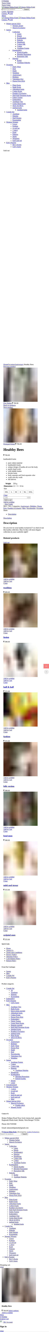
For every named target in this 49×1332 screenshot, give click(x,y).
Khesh (19, 36)
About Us (9, 950)
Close (5, 583)
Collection (16, 32)
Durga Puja (15, 1048)
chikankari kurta (18, 89)
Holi (14, 69)
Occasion (11, 364)
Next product (8, 407)
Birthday (16, 77)
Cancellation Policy (13, 959)
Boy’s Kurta (17, 145)
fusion (6, 637)
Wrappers (16, 138)
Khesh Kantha (22, 52)
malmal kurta (17, 108)
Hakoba (20, 40)
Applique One (18, 102)
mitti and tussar (10, 885)
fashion (6, 736)
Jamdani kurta (22, 110)
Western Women (12, 1087)
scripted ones (9, 935)
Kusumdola (17, 120)
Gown (15, 124)
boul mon (7, 836)
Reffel (19, 61)
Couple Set (10, 975)
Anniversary (17, 75)
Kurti (14, 132)
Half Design (17, 118)
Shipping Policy (12, 957)
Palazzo (15, 134)
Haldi (15, 71)
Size (5, 489)
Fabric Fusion (17, 97)
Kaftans (15, 126)
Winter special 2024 (13, 1101)
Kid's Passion (11, 1001)
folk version (8, 786)
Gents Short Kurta (19, 104)
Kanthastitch (21, 38)
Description (12, 514)
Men (24, 508)
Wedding (16, 73)
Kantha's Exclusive (14, 508)
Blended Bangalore (24, 54)
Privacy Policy (11, 954)
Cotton (19, 46)
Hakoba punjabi (16, 1025)
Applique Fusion (23, 48)
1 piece (15, 130)
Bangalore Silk (22, 56)
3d (12, 990)
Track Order (6, 3)
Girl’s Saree (17, 147)
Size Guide (9, 504)
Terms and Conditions (14, 952)
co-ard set (16, 128)
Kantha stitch (20, 1105)
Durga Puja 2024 (19, 81)
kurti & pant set (16, 1095)
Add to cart (8, 500)
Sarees (8, 971)
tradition (7, 588)
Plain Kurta (17, 85)
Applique (16, 114)
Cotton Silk (21, 44)
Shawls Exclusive (19, 28)
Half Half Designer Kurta (22, 95)
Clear (5, 495)
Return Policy (11, 961)
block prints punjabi (18, 1011)
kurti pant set (17, 141)
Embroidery (17, 100)
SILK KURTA (18, 106)
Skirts (15, 136)
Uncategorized (11, 1085)
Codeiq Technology (33, 1132)
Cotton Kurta (17, 91)
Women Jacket (18, 26)
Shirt (12, 1099)
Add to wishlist (8, 502)
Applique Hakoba (23, 63)
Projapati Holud (9, 444)
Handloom (21, 42)
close (2, 1267)
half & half (8, 687)
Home (5, 364)
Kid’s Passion (11, 978)
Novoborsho (30, 508)
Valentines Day (18, 79)
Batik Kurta (17, 87)
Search (26, 9)
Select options (14, 1311)
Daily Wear (17, 67)
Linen (19, 34)
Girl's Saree (15, 1003)
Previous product (9, 366)
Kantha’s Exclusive (19, 93)
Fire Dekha (7, 403)
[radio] (6, 492)
